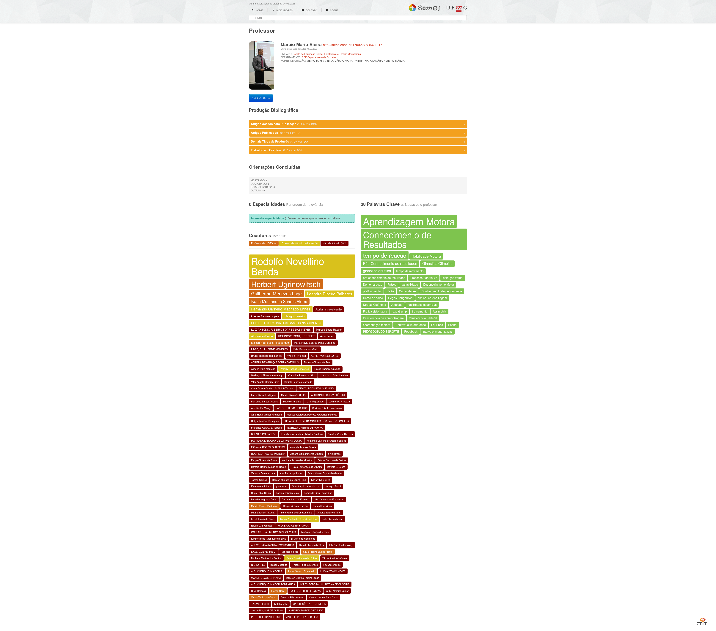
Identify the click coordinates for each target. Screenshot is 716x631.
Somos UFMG (424, 7)
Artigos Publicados (358, 132)
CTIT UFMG (702, 621)
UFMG (456, 9)
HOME (259, 10)
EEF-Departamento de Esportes (319, 57)
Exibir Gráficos (261, 98)
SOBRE (334, 10)
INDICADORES (284, 10)
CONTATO (311, 10)
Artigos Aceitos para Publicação (358, 124)
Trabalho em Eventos (358, 150)
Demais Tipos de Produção (358, 141)
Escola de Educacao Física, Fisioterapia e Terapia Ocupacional (327, 54)
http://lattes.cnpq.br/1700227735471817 (352, 44)
